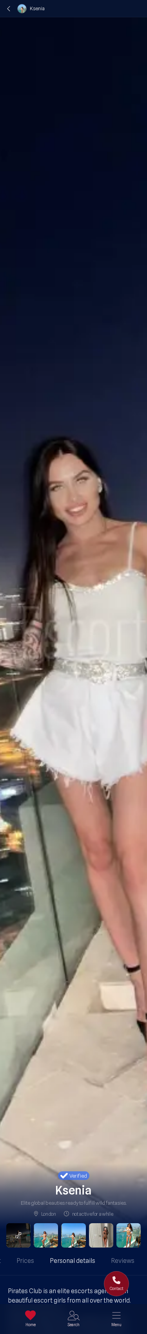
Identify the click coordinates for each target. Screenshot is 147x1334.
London (48, 1214)
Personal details (72, 1260)
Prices (25, 1260)
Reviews (122, 1260)
